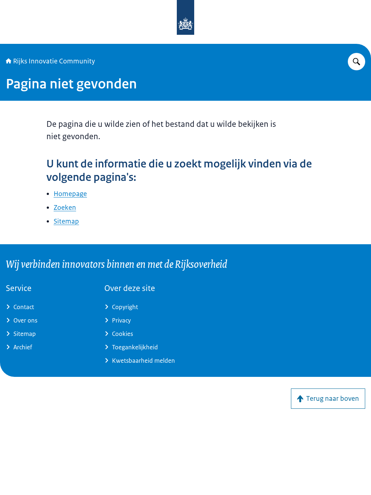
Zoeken (65, 207)
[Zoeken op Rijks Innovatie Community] (356, 61)
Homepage (70, 194)
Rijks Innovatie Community (54, 61)
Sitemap (66, 221)
